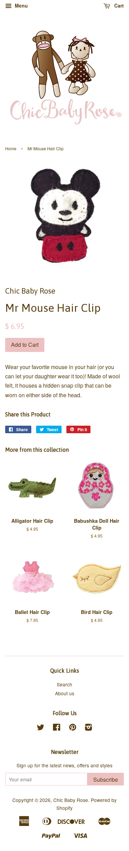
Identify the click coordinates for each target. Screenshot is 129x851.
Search (64, 684)
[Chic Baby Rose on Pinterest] (72, 728)
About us (64, 693)
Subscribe (105, 779)
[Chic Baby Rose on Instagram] (88, 728)
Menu (20, 5)
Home (11, 148)
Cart (118, 5)
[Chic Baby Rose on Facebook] (57, 728)
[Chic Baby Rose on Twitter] (40, 728)
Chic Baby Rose (70, 799)
